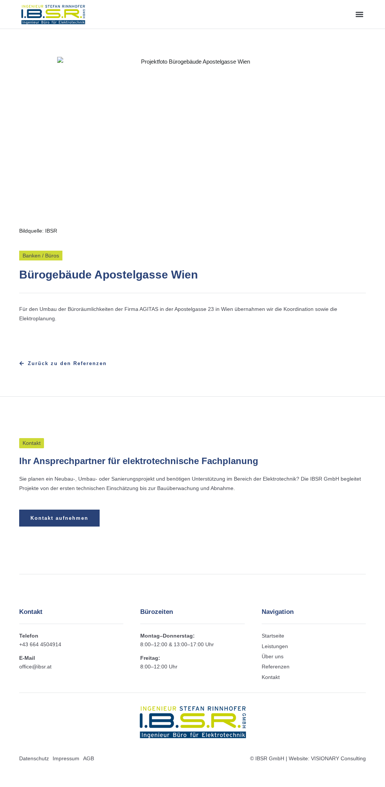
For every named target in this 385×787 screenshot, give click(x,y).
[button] (359, 14)
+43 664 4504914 (40, 644)
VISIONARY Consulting (338, 758)
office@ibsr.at (35, 667)
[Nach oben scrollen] (379, 780)
